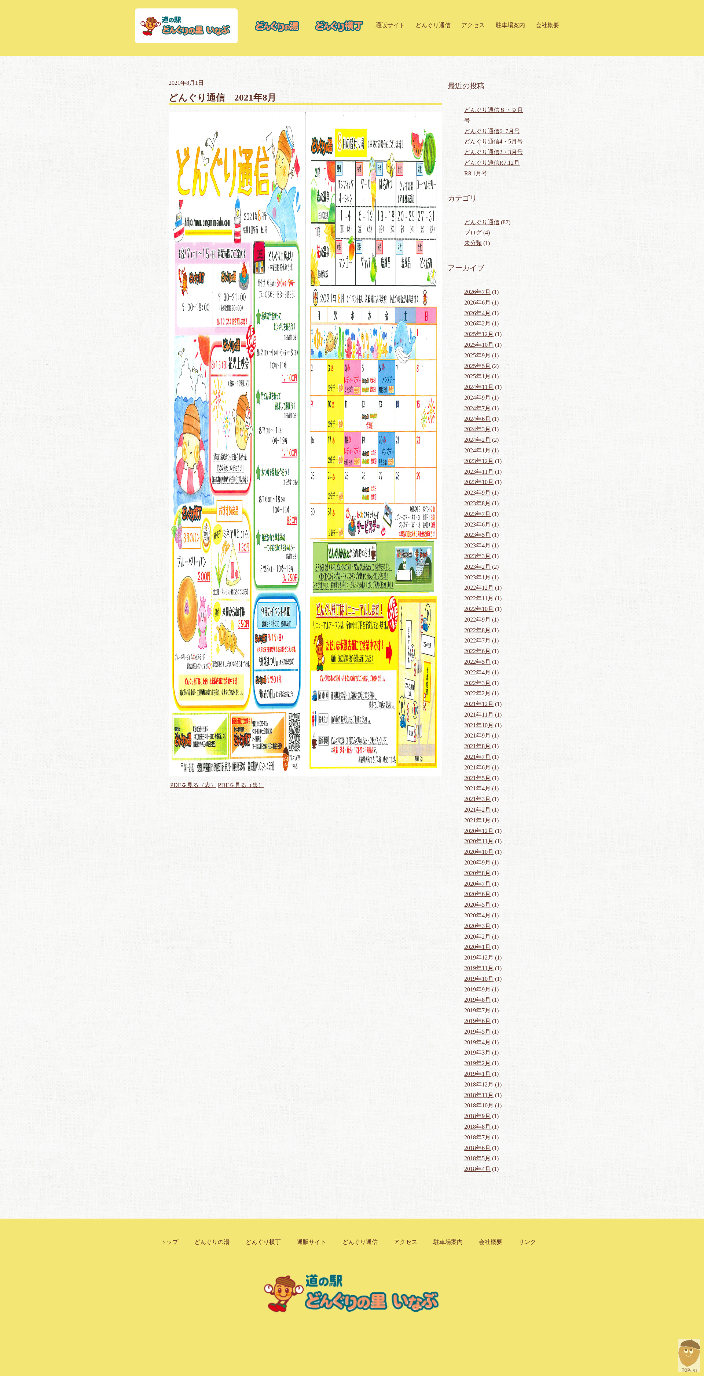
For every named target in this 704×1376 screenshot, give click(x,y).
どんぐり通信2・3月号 (493, 152)
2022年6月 (477, 651)
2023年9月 (477, 492)
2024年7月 (477, 408)
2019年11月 (479, 968)
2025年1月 (477, 376)
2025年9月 (477, 355)
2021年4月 (477, 788)
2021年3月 (477, 799)
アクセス (473, 25)
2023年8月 (477, 503)
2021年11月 (479, 714)
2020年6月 (477, 894)
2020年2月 (477, 936)
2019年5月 (477, 1032)
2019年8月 (477, 1000)
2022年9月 (477, 619)
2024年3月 (477, 429)
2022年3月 (477, 683)
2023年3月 (477, 556)
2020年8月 (477, 873)
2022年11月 (479, 598)
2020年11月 (479, 841)
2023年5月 (477, 535)
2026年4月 (477, 313)
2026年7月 (477, 292)
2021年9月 (477, 735)
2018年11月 (479, 1095)
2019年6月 (477, 1021)
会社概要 (547, 25)
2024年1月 (477, 450)
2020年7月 (477, 884)
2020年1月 (477, 947)
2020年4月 (477, 915)
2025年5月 (477, 366)
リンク (527, 1242)
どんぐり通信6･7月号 (492, 131)
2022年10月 (479, 609)
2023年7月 (477, 514)
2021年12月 (479, 704)
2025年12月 (479, 334)
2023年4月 (477, 545)
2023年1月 (477, 577)
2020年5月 (477, 905)
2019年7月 (477, 1010)
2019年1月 (477, 1074)
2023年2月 (477, 567)
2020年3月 (477, 926)
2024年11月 (479, 387)
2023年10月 (479, 482)
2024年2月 (477, 440)
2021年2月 (477, 810)
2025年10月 (479, 345)
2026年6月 (477, 302)
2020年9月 (477, 862)
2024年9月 (477, 397)
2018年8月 (477, 1127)
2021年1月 (477, 820)
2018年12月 (479, 1084)
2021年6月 (477, 767)
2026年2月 (477, 323)
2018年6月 (477, 1148)
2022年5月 (477, 662)
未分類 (473, 243)
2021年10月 (479, 725)
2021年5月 (477, 778)
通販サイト (390, 25)
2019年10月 (479, 979)
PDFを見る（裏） (241, 785)
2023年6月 (477, 524)
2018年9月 (477, 1116)
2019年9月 (477, 989)
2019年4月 (477, 1042)
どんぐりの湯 (212, 1242)
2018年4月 (477, 1169)
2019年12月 (479, 957)
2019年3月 (477, 1052)
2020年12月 (479, 831)
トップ (169, 1242)
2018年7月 (477, 1137)
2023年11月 (479, 472)
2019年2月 (477, 1063)
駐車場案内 (510, 25)
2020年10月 (479, 852)
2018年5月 (477, 1158)
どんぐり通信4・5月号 (493, 141)
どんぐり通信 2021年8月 (222, 97)
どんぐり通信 (433, 25)
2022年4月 (477, 672)
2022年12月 (479, 588)
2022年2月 (477, 693)
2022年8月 (477, 630)
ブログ (473, 232)
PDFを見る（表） (193, 785)
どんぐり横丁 (263, 1242)
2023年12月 (479, 461)
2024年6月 (477, 419)
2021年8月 (477, 746)
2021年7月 (477, 757)
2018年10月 (479, 1105)
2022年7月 (477, 640)
